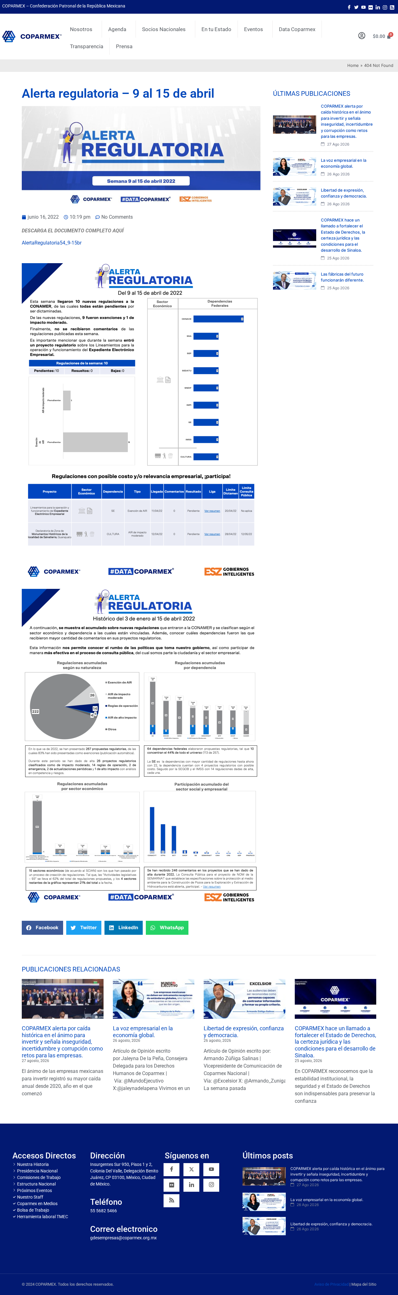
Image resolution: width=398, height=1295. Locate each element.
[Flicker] (370, 7)
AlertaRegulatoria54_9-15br (51, 243)
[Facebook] (349, 7)
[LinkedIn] (378, 7)
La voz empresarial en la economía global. (143, 1031)
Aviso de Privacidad (331, 1284)
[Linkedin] (191, 1185)
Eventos (253, 29)
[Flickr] (171, 1185)
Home (353, 65)
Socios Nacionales (164, 29)
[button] (42, 928)
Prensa (124, 46)
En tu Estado (216, 29)
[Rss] (392, 7)
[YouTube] (211, 1169)
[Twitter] (356, 7)
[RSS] (171, 1200)
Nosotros (81, 29)
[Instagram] (385, 7)
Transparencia (86, 46)
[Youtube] (363, 7)
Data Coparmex (297, 29)
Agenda (117, 29)
